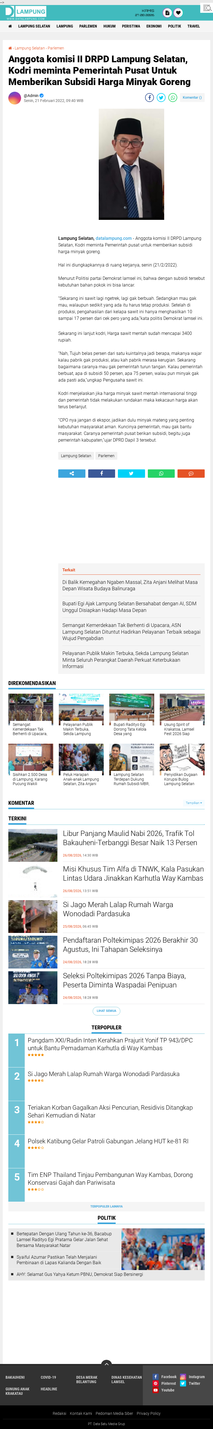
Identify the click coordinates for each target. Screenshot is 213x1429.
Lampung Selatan (34, 26)
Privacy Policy (149, 1413)
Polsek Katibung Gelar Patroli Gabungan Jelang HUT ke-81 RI (108, 1141)
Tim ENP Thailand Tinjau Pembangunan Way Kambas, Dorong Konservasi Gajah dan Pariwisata (110, 1178)
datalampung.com (114, 238)
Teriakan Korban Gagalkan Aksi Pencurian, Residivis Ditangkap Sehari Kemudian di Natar (110, 1111)
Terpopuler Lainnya (106, 1206)
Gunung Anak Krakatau (17, 1391)
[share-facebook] (149, 97)
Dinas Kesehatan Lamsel (126, 1379)
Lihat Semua (106, 1011)
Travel (193, 26)
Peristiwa (131, 26)
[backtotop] (106, 1365)
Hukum (109, 26)
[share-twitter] (161, 97)
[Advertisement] (30, 192)
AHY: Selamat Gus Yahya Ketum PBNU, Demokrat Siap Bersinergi (80, 1274)
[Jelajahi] (206, 8)
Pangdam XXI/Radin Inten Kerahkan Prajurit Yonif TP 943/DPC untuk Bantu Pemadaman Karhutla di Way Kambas (110, 1044)
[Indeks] (167, 12)
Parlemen (88, 26)
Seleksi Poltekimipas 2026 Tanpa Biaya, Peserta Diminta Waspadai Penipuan (124, 980)
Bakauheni (15, 1377)
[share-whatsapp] (172, 97)
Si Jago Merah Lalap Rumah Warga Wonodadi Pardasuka (118, 909)
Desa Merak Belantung (86, 1379)
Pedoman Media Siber (114, 1413)
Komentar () (192, 97)
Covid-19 (48, 1377)
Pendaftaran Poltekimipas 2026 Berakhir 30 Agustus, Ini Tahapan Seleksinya (130, 945)
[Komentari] (191, 473)
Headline (49, 1389)
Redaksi (59, 1413)
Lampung (65, 26)
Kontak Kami (81, 1413)
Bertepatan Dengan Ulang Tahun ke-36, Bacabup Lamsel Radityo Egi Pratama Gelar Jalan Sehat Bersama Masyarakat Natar (64, 1239)
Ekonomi (154, 26)
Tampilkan (193, 803)
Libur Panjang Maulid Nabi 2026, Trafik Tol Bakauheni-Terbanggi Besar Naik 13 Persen (130, 838)
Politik (174, 26)
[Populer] (178, 12)
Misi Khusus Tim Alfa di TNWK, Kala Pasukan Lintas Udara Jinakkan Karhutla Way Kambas (133, 874)
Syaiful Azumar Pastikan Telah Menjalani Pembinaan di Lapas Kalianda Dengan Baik (59, 1260)
